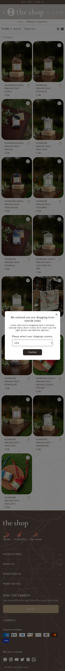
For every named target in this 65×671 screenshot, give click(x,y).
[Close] (56, 314)
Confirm (32, 352)
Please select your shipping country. (32, 336)
